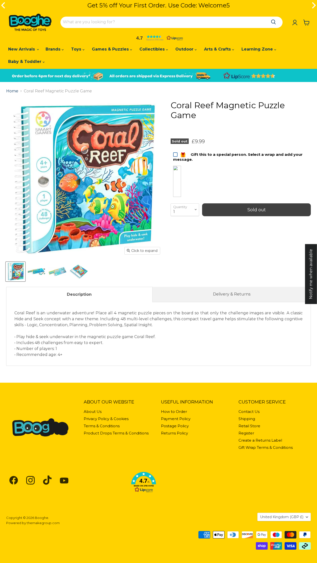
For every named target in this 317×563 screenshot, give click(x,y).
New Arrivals (22, 49)
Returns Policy (174, 433)
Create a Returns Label (260, 440)
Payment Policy (175, 418)
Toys (76, 49)
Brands (54, 49)
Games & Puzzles (111, 49)
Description (79, 294)
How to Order (174, 411)
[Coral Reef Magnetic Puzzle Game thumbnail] (15, 271)
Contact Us (249, 411)
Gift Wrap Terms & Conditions (265, 447)
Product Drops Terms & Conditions (116, 433)
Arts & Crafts (218, 49)
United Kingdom (281, 517)
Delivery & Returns (231, 294)
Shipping (246, 418)
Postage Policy (175, 426)
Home (12, 91)
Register (246, 433)
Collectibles (152, 49)
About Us (93, 411)
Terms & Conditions (102, 426)
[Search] (273, 22)
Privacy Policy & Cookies (106, 418)
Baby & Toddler (25, 61)
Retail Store (249, 426)
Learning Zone (257, 49)
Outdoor (185, 49)
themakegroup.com (43, 523)
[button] (158, 38)
